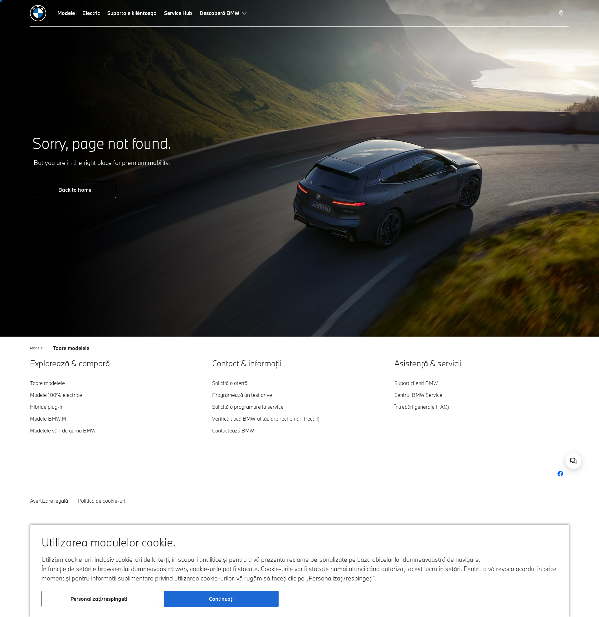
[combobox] (573, 461)
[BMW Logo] (38, 13)
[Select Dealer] (561, 13)
